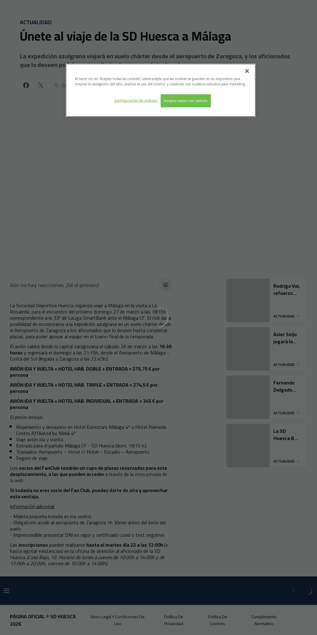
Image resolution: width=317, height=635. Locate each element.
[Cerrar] (247, 71)
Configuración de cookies (135, 100)
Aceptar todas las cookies (185, 100)
